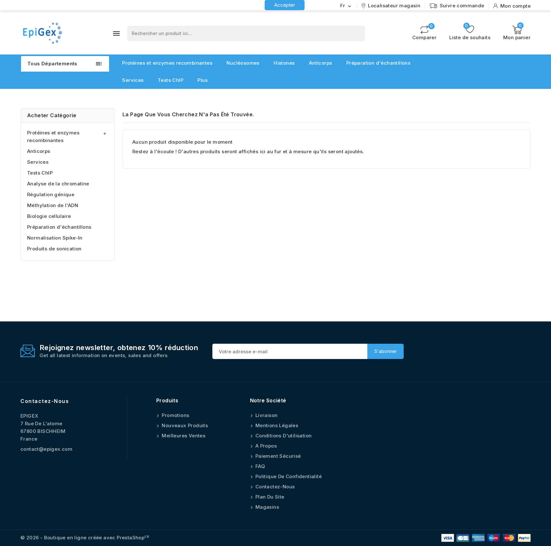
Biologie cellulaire (49, 216)
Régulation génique (50, 194)
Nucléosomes (242, 63)
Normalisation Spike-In (55, 238)
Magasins (266, 507)
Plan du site (269, 497)
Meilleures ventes (182, 436)
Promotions (174, 415)
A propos (265, 446)
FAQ (259, 466)
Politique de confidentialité (288, 476)
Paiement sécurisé (277, 456)
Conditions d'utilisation (283, 436)
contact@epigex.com (46, 449)
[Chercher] (357, 33)
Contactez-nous (44, 401)
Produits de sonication (54, 249)
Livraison (266, 415)
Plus (202, 80)
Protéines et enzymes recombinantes (167, 63)
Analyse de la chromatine (58, 184)
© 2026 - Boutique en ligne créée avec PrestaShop (84, 538)
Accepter (284, 5)
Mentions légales (276, 425)
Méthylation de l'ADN (52, 205)
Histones (284, 63)
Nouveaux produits (184, 425)
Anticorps (320, 63)
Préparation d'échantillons (378, 63)
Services (132, 80)
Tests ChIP (170, 80)
